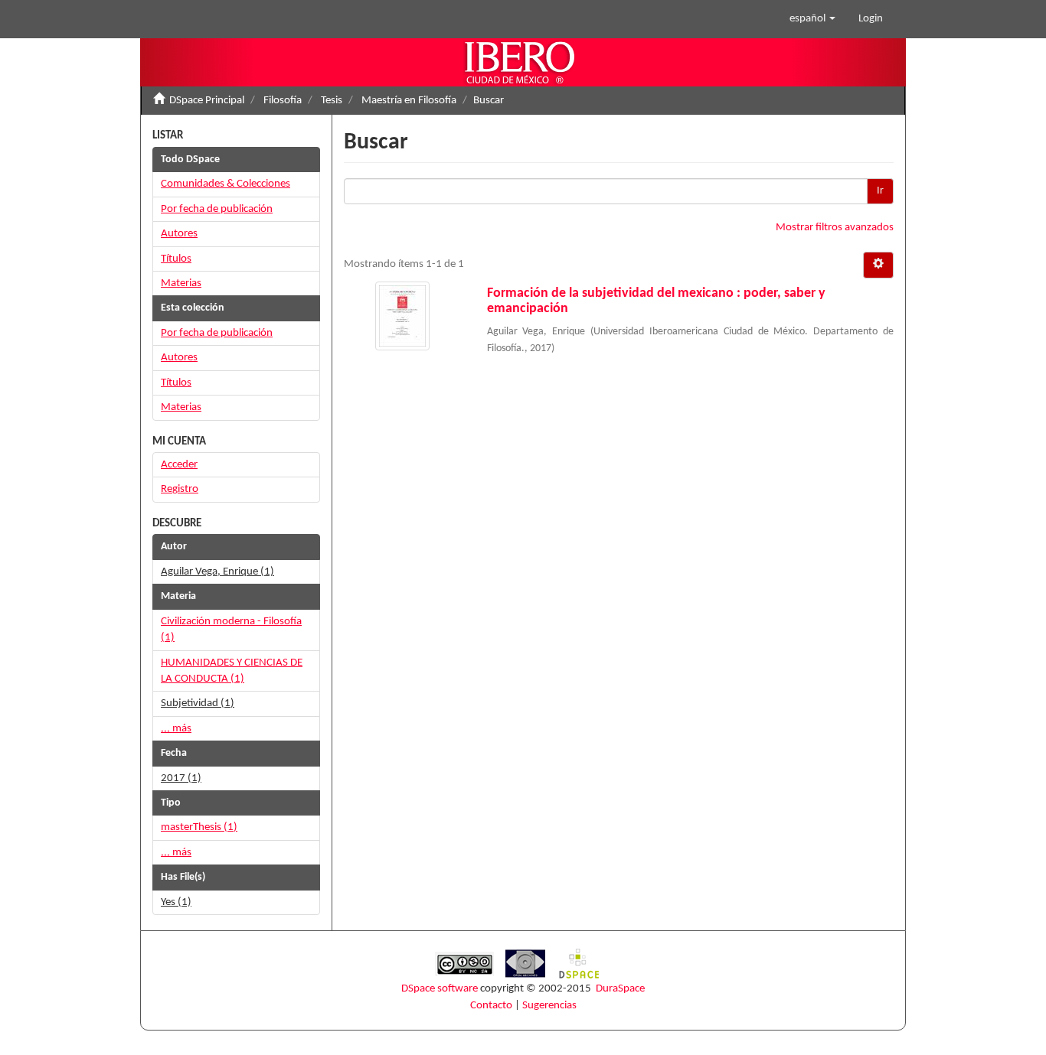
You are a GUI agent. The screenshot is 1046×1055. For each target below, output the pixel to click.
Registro (179, 489)
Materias (181, 283)
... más (176, 728)
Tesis (331, 100)
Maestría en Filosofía (408, 100)
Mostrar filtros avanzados (835, 227)
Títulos (176, 259)
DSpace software (439, 989)
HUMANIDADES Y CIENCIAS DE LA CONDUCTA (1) (231, 671)
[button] (812, 19)
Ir (880, 191)
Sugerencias (549, 1005)
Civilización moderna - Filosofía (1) (231, 629)
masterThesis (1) (199, 827)
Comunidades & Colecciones (225, 184)
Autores (179, 233)
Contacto (491, 1005)
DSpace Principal (206, 100)
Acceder (179, 465)
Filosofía (282, 100)
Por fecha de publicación (217, 209)
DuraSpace (620, 989)
